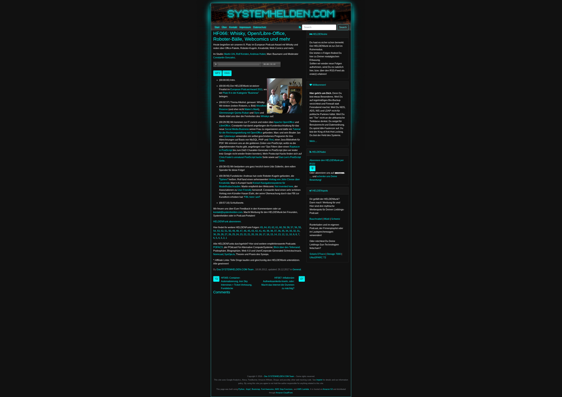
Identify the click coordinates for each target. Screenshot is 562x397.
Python (241, 389)
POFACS (218, 247)
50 (229, 231)
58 (288, 227)
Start (217, 27)
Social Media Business (237, 129)
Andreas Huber (258, 54)
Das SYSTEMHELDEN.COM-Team (235, 269)
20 (252, 234)
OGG (227, 73)
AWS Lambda (303, 389)
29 (218, 234)
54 (214, 231)
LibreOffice (224, 125)
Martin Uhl (229, 54)
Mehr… (313, 141)
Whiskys (265, 116)
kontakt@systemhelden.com (228, 212)
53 (218, 231)
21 (248, 234)
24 (237, 234)
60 (280, 227)
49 (233, 231)
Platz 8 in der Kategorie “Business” (241, 93)
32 (294, 231)
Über (224, 27)
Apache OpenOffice (284, 122)
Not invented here (284, 186)
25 (233, 234)
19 (256, 234)
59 (284, 227)
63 (269, 227)
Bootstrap (256, 389)
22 (245, 234)
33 (290, 231)
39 (268, 231)
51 (226, 231)
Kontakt (233, 27)
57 (292, 227)
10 (290, 234)
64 (265, 227)
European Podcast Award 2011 (246, 89)
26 (229, 234)
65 (261, 227)
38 (271, 231)
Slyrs (256, 113)
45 (248, 231)
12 (283, 234)
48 (237, 231)
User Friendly (245, 190)
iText (271, 139)
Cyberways (229, 136)
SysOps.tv (229, 254)
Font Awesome (267, 389)
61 (276, 227)
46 (245, 231)
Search (343, 27)
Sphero (223, 179)
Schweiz (335, 219)
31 (298, 231)
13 (279, 234)
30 (214, 234)
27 (226, 234)
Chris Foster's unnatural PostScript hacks (240, 157)
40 (264, 231)
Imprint (319, 380)
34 (287, 231)
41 (260, 231)
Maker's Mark (251, 109)
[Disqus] (257, 332)
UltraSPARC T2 (318, 257)
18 (260, 234)
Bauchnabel (316, 219)
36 (279, 231)
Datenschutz (259, 27)
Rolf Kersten (242, 54)
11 (287, 234)
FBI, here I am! (252, 197)
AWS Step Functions (284, 389)
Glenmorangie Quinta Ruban (234, 113)
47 (241, 231)
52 (222, 231)
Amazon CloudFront (284, 393)
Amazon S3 (328, 389)
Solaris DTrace (317, 254)
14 (275, 234)
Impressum (245, 27)
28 (222, 234)
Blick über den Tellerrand (287, 247)
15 (271, 234)
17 (264, 234)
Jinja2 (248, 389)
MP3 (217, 73)
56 (295, 227)
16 (268, 234)
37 (275, 231)
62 (273, 227)
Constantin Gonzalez (224, 57)
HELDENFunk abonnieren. (227, 221)
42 (256, 231)
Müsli (326, 219)
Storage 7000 (334, 254)
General (297, 269)
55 (299, 227)
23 (241, 234)
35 (283, 231)
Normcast (218, 254)
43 (252, 231)
